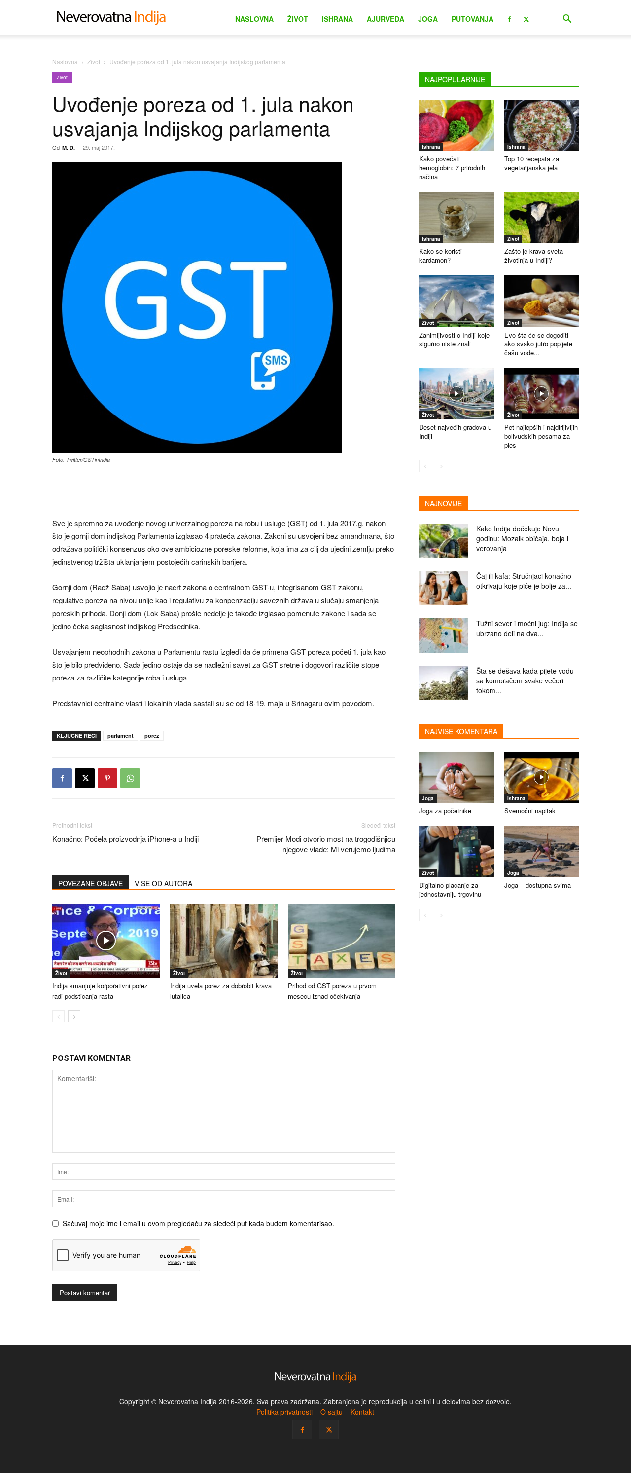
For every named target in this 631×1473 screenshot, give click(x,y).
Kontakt (362, 1412)
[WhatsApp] (130, 778)
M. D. (68, 147)
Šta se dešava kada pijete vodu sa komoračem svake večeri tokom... (525, 680)
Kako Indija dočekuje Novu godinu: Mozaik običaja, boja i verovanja (522, 538)
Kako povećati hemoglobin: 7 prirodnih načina (452, 167)
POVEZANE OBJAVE (90, 883)
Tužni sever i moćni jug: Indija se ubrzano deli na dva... (527, 628)
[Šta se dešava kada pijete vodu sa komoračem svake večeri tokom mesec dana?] (443, 683)
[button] (567, 20)
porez (151, 735)
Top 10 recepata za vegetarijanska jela (531, 163)
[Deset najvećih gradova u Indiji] (456, 393)
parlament (120, 735)
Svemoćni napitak (530, 810)
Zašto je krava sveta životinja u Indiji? (533, 255)
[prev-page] (58, 1016)
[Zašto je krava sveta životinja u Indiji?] (541, 217)
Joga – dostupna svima (537, 885)
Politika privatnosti (284, 1412)
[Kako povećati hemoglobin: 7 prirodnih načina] (456, 125)
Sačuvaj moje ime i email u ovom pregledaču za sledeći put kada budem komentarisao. (198, 1223)
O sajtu (331, 1412)
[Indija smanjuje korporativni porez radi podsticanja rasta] (106, 941)
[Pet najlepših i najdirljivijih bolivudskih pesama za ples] (541, 393)
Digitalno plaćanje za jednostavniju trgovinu (450, 889)
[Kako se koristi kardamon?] (456, 217)
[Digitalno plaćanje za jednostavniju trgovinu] (456, 851)
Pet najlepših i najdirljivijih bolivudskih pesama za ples (541, 436)
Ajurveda (385, 19)
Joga (428, 19)
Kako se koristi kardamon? (440, 255)
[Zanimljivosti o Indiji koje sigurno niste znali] (456, 301)
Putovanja (472, 19)
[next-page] (74, 1016)
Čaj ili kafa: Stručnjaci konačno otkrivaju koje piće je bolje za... (523, 581)
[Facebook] (509, 18)
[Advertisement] (223, 491)
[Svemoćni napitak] (541, 777)
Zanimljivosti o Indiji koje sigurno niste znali (454, 339)
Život (297, 19)
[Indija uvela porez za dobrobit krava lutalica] (224, 941)
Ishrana (337, 19)
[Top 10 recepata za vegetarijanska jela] (541, 125)
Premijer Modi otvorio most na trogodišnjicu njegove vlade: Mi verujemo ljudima (325, 843)
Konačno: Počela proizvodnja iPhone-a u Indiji (125, 838)
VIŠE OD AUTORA (163, 883)
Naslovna (254, 19)
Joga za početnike (445, 810)
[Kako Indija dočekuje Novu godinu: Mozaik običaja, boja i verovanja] (443, 541)
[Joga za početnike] (456, 777)
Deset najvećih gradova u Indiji (455, 431)
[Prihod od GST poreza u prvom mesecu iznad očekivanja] (341, 941)
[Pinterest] (107, 778)
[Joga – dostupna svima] (541, 851)
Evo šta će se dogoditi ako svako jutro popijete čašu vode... (538, 343)
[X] (526, 18)
